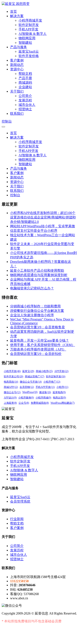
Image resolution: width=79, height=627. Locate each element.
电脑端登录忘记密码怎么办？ (32, 288)
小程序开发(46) (12, 371)
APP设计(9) (10, 397)
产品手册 (25, 78)
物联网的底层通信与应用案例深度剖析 (38, 275)
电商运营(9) (59, 397)
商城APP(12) (11, 387)
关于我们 (17, 91)
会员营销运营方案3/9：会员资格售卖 (37, 327)
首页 (13, 11)
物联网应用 (27, 38)
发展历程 (25, 100)
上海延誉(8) (10, 402)
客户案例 (17, 60)
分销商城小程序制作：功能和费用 (35, 306)
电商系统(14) (11, 381)
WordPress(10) (29, 392)
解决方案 (17, 16)
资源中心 (17, 69)
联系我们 (17, 113)
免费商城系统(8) (40, 402)
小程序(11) (62, 387)
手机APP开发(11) (45, 387)
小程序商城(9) (43, 397)
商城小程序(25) (44, 371)
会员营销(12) (27, 387)
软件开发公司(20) (13, 376)
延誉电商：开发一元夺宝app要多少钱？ (39, 340)
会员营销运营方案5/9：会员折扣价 (36, 354)
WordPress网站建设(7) (63, 402)
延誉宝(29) (28, 371)
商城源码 (25, 82)
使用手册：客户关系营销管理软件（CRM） (42, 345)
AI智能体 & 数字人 (33, 33)
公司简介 (25, 96)
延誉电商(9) (59, 392)
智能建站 (25, 42)
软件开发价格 (29, 56)
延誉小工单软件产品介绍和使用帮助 (37, 270)
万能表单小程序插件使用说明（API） (38, 349)
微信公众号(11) (12, 392)
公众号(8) (24, 402)
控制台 (7, 121)
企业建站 (25, 87)
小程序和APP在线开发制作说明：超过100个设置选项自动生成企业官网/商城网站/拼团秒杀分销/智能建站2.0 (43, 217)
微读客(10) (45, 392)
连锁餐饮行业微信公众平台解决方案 (37, 310)
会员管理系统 (20, 501)
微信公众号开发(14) (31, 381)
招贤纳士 (25, 109)
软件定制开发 (29, 25)
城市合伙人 (27, 104)
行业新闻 (17, 519)
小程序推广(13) (51, 381)
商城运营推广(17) (34, 376)
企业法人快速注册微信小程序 (32, 315)
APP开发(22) (61, 371)
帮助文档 (25, 73)
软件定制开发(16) (55, 376)
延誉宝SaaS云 (29, 51)
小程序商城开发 (30, 20)
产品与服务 (18, 47)
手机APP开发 (28, 29)
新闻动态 (17, 65)
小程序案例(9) (26, 397)
